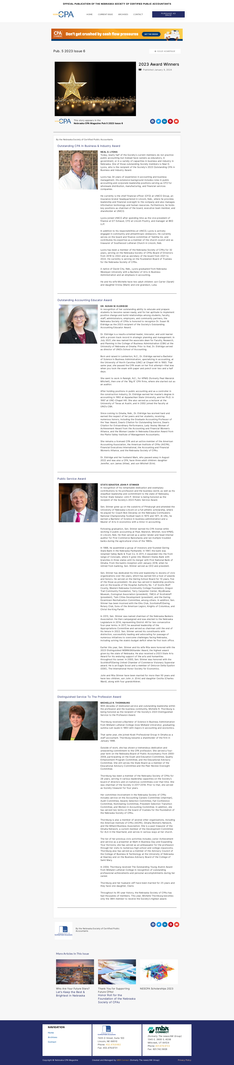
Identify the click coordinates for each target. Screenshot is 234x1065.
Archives (123, 14)
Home (90, 14)
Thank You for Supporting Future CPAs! (116, 995)
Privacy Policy (184, 1060)
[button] (152, 121)
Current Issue (105, 14)
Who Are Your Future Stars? (73, 992)
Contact (138, 14)
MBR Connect (123, 1060)
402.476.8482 (113, 1044)
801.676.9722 (163, 1046)
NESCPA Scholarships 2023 (156, 988)
